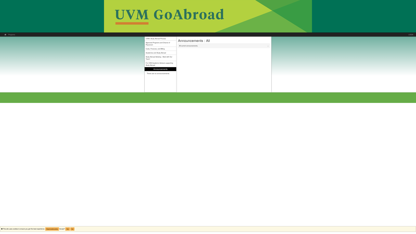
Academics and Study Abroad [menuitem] (156, 53)
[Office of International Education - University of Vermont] (208, 16)
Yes (68, 229)
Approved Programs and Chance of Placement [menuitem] (158, 43)
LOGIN (411, 34)
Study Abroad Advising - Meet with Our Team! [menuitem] (159, 58)
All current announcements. (224, 45)
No (72, 229)
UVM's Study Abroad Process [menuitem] (156, 38)
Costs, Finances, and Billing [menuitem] (155, 49)
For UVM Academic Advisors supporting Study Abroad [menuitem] (159, 64)
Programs (11, 34)
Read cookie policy (52, 229)
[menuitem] (160, 79)
